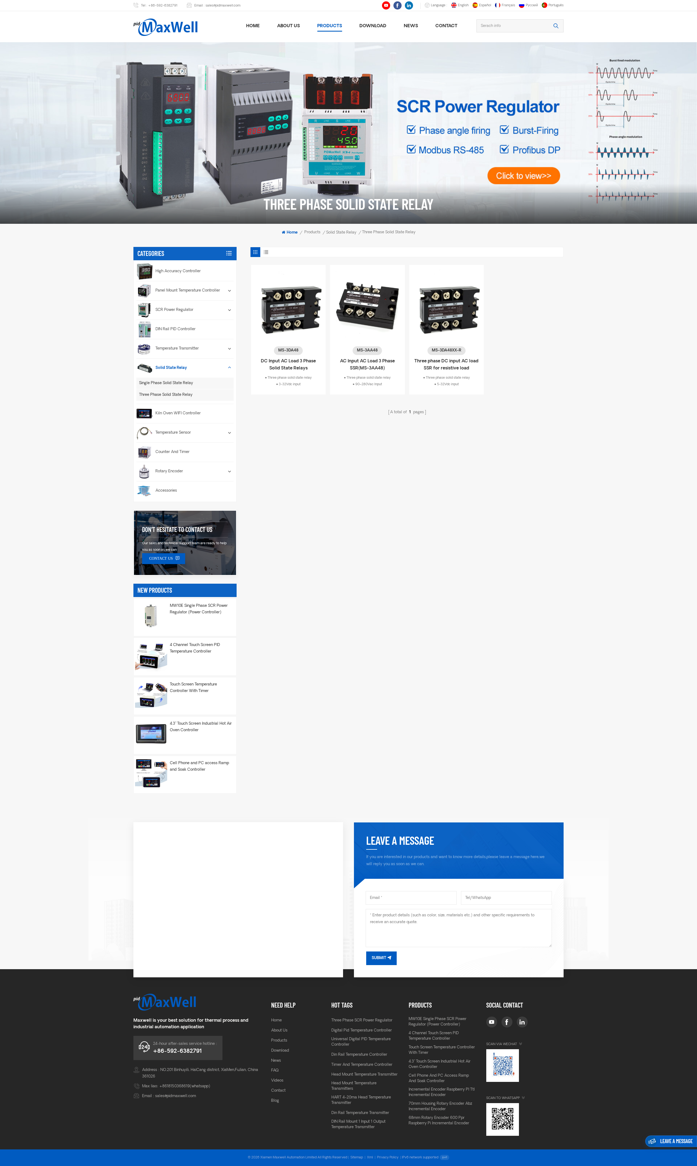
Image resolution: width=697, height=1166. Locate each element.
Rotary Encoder (169, 471)
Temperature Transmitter (177, 349)
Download (372, 26)
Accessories (166, 491)
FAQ (275, 1071)
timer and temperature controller (361, 1065)
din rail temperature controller (359, 1055)
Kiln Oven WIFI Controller (178, 413)
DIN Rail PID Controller (175, 329)
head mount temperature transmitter (364, 1075)
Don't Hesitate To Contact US (177, 529)
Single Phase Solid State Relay (166, 383)
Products (329, 26)
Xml (370, 1157)
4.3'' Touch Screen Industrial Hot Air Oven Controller (201, 727)
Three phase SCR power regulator (361, 1020)
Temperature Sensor (173, 433)
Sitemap (356, 1157)
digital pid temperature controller (361, 1031)
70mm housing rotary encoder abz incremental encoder (440, 1106)
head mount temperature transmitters (354, 1086)
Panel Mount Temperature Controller (187, 291)
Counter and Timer (172, 452)
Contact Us (161, 558)
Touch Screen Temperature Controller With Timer (193, 688)
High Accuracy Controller (178, 271)
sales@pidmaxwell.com (223, 5)
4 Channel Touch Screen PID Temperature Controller (195, 648)
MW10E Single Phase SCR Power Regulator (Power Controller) (199, 609)
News (411, 26)
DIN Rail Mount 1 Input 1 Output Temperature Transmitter (358, 1124)
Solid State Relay (341, 233)
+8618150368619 (174, 1086)
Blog (275, 1101)
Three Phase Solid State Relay (165, 395)
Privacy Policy (388, 1157)
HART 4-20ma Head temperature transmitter (361, 1100)
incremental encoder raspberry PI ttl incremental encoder (442, 1092)
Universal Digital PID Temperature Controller (361, 1042)
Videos (277, 1081)
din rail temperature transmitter (360, 1113)
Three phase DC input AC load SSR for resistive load (446, 365)
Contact (446, 26)
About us (288, 26)
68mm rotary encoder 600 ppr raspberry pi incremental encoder (439, 1120)
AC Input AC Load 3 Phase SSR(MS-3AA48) (367, 365)
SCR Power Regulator (174, 310)
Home (253, 26)
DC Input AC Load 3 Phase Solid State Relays (288, 365)
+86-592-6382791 (163, 5)
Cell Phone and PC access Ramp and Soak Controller (199, 766)
